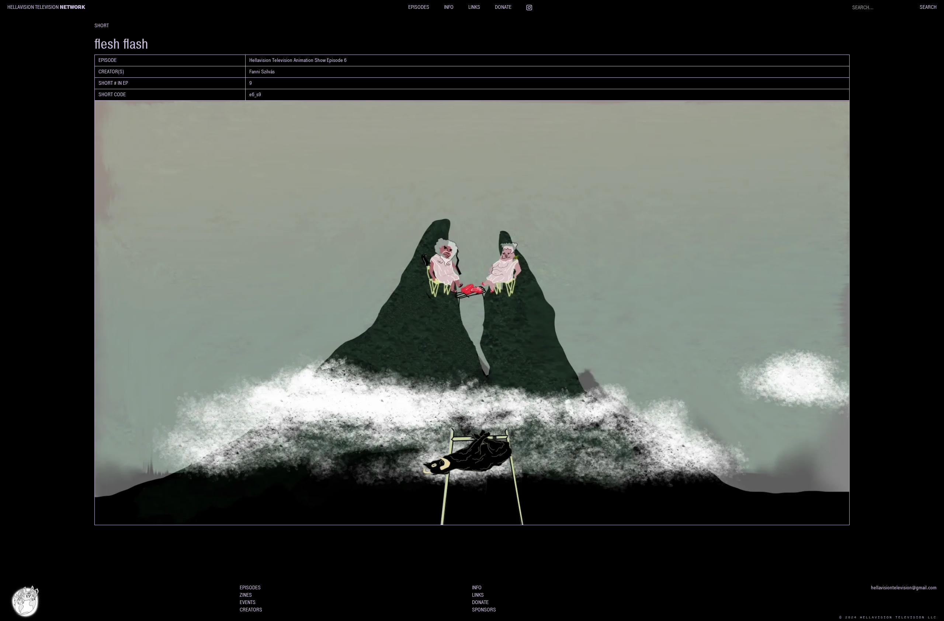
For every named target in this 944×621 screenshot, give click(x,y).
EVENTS (248, 602)
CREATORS (251, 610)
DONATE (503, 7)
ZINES (246, 595)
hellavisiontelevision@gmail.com (904, 588)
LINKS (474, 7)
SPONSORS (484, 610)
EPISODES (418, 7)
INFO (449, 7)
